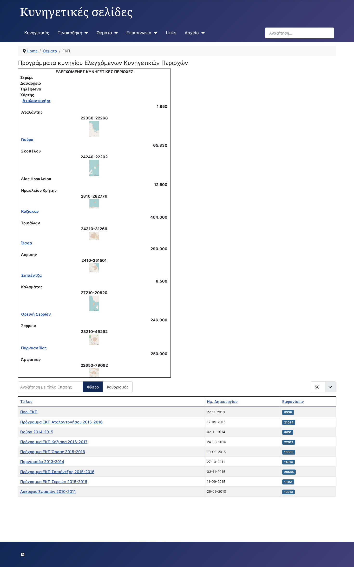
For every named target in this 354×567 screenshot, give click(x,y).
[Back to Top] (345, 558)
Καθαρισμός (118, 387)
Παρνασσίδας (34, 348)
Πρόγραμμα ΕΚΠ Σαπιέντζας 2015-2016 (57, 471)
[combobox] (299, 33)
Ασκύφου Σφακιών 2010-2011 (48, 491)
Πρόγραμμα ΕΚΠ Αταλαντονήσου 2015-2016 (61, 422)
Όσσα (26, 243)
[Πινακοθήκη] (85, 33)
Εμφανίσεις (293, 401)
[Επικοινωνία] (154, 33)
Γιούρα (27, 139)
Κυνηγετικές (36, 32)
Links (171, 32)
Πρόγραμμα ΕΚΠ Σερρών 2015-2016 (53, 481)
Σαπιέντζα (31, 275)
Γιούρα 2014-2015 (36, 431)
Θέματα (104, 32)
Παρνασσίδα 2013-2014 (42, 461)
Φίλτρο (93, 387)
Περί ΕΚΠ (29, 411)
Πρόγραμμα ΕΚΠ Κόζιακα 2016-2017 (53, 441)
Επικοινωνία (138, 32)
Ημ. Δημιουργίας (222, 401)
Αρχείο (192, 32)
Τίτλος (26, 401)
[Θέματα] (115, 33)
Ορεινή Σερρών (36, 314)
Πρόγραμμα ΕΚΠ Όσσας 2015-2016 (52, 451)
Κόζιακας (30, 211)
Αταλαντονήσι (36, 100)
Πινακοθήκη (70, 32)
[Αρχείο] (202, 33)
